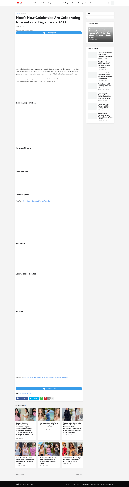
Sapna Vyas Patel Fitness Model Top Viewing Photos (103, 106)
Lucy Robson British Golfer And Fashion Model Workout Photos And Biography (105, 75)
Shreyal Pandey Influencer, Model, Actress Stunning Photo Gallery (105, 116)
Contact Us (85, 484)
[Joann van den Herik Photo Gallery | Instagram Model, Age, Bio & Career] (49, 414)
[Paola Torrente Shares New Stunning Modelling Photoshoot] (92, 55)
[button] (109, 3)
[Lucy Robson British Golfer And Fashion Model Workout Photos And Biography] (92, 75)
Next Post (79, 474)
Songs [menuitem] (50, 3)
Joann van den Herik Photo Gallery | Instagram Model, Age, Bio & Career (49, 425)
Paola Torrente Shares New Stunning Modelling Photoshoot (105, 54)
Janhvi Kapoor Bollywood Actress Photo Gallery (37, 201)
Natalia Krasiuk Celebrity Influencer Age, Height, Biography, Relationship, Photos (48, 460)
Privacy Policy (75, 484)
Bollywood (28, 393)
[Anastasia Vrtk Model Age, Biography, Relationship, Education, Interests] (72, 449)
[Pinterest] (45, 398)
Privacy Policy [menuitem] (83, 3)
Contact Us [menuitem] (94, 3)
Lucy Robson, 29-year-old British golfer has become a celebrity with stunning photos (25, 460)
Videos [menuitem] (36, 3)
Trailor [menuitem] (43, 3)
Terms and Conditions (107, 484)
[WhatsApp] (41, 398)
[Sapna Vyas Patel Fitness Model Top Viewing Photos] (92, 106)
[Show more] (52, 398)
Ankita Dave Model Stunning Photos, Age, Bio (105, 85)
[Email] (49, 398)
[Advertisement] (49, 54)
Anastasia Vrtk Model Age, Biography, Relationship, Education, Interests (72, 459)
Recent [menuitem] (56, 3)
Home (18, 13)
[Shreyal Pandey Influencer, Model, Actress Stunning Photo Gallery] (92, 116)
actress (23, 13)
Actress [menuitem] (73, 3)
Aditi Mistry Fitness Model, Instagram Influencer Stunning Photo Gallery (104, 64)
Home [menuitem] (29, 3)
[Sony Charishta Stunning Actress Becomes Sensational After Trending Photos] (92, 95)
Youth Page (29, 484)
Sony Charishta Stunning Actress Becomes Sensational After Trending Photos (105, 96)
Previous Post (19, 474)
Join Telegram (51, 33)
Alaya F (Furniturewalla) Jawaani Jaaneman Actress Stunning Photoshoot (45, 377)
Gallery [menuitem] (65, 3)
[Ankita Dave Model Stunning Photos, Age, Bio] (92, 86)
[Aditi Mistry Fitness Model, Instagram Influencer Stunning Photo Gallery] (92, 64)
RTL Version (95, 484)
